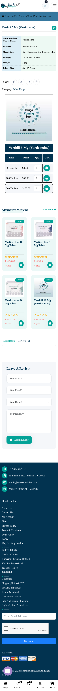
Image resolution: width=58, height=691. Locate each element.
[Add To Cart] (21, 265)
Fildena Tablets (9, 550)
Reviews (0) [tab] (24, 340)
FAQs (5, 539)
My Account (8, 517)
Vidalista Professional (12, 563)
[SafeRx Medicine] (11, 5)
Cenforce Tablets (10, 554)
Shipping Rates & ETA (13, 583)
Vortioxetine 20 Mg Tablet (14, 302)
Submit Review (21, 439)
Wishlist (17, 685)
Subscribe (29, 641)
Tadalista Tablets (10, 568)
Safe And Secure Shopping (15, 601)
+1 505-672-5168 (17, 469)
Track (52, 687)
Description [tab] (9, 340)
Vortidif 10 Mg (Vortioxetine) (42, 302)
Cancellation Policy (11, 596)
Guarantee (7, 578)
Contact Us (7, 512)
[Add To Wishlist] (54, 28)
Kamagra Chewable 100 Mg (16, 559)
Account (40, 687)
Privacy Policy (9, 526)
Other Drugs (18, 16)
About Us (6, 508)
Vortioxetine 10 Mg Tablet (14, 244)
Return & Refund (10, 592)
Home (7, 16)
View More (48, 209)
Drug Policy (8, 534)
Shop (4, 521)
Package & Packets (11, 587)
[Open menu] (54, 5)
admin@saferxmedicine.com (23, 482)
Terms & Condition (11, 530)
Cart (28, 685)
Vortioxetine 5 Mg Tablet (42, 244)
